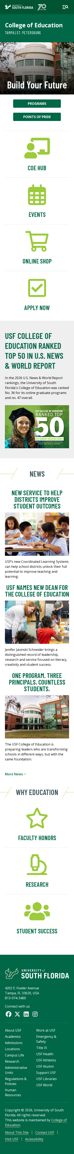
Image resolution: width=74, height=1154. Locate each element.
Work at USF (45, 1030)
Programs (37, 103)
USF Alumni (45, 1066)
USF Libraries (46, 1079)
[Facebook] (8, 1014)
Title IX (41, 1047)
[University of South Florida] (37, 973)
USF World (44, 1085)
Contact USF (44, 1132)
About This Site (17, 1132)
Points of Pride (37, 117)
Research (12, 1061)
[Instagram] (35, 1014)
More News (14, 774)
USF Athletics (46, 1060)
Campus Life (14, 1055)
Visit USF (11, 1139)
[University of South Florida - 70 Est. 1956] (25, 7)
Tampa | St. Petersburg (23, 32)
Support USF (46, 1072)
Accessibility (34, 1139)
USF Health (44, 1054)
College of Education (34, 25)
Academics (13, 1036)
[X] (17, 1014)
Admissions (13, 1042)
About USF (13, 1030)
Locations (12, 1049)
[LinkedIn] (26, 1014)
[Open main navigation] (65, 7)
